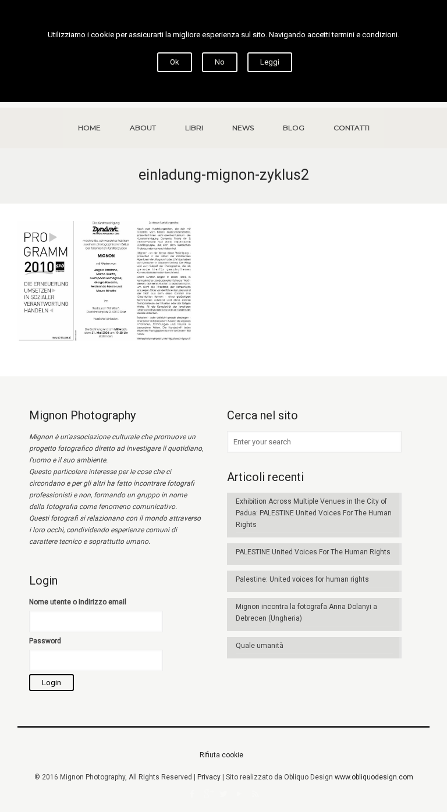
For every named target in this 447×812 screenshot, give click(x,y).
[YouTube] (239, 794)
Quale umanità (259, 646)
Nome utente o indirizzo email (77, 602)
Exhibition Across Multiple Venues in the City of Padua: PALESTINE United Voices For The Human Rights (314, 513)
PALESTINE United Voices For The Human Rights (313, 552)
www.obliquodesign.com (374, 777)
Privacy (209, 777)
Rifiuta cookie (221, 755)
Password (45, 641)
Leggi (269, 62)
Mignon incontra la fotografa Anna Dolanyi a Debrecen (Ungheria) (306, 612)
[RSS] (255, 794)
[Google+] (208, 794)
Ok (174, 62)
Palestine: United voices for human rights (302, 579)
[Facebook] (192, 794)
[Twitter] (224, 794)
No (220, 62)
